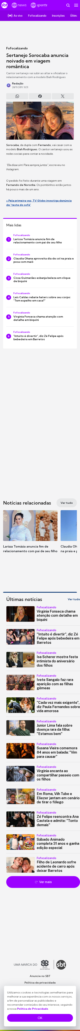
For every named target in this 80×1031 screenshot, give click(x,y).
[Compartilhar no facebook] (40, 96)
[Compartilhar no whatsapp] (17, 96)
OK (40, 1018)
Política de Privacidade (32, 1008)
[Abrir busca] (68, 5)
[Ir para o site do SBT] (61, 965)
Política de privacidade (40, 982)
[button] (30, 535)
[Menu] (76, 5)
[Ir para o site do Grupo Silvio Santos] (34, 965)
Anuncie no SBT (40, 976)
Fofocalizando (17, 48)
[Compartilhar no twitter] (63, 96)
